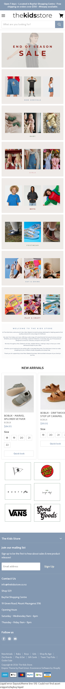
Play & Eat (20, 657)
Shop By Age (46, 654)
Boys (26, 654)
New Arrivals (7, 654)
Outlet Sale (7, 660)
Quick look (19, 453)
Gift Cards (32, 657)
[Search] (59, 24)
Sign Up (49, 566)
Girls (34, 654)
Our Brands (7, 657)
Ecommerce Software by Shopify (45, 668)
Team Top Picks (48, 657)
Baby (18, 654)
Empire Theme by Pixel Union (15, 668)
